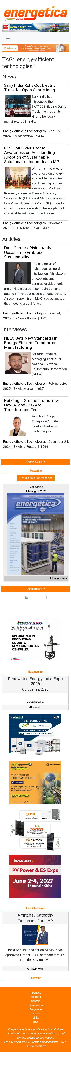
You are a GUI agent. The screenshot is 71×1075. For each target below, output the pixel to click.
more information (35, 702)
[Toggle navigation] (7, 37)
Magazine (36, 1009)
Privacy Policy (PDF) (16, 1041)
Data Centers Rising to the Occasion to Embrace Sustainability (28, 253)
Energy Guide (34, 461)
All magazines (58, 578)
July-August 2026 (36, 491)
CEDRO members (35, 1046)
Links (36, 1017)
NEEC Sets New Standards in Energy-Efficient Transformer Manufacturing (31, 343)
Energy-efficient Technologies (25, 131)
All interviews (35, 968)
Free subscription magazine (36, 478)
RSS (35, 1021)
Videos (36, 1013)
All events (35, 707)
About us (36, 992)
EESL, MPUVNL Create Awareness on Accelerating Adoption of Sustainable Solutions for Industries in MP (31, 155)
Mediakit (36, 996)
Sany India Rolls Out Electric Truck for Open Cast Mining (30, 87)
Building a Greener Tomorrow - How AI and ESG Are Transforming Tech (32, 405)
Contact (35, 1001)
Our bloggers (35, 588)
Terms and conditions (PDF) (49, 1041)
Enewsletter (36, 1005)
